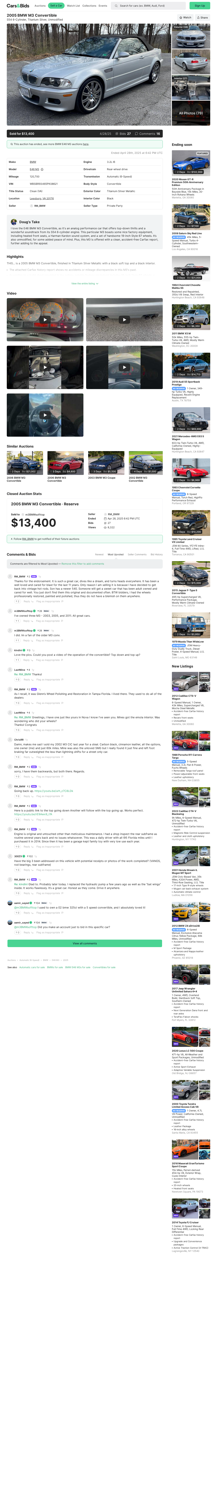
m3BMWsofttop (35, 514)
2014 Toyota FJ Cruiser (185, 1222)
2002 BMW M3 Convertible (138, 479)
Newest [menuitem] (99, 554)
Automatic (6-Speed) (29, 960)
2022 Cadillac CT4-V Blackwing (184, 812)
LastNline (19, 669)
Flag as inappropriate (48, 601)
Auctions (40, 5)
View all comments (85, 943)
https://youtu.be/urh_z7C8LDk (54, 791)
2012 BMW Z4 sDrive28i (186, 925)
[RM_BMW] (31, 206)
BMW (33, 162)
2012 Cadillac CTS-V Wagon (184, 697)
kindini (18, 650)
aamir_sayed (21, 903)
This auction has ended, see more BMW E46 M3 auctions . (51, 144)
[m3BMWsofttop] (22, 514)
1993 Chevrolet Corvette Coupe (186, 489)
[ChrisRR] (10, 739)
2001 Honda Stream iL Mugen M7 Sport (185, 871)
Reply (27, 601)
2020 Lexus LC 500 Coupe (187, 1050)
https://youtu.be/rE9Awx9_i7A (33, 814)
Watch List (73, 5)
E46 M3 (34, 169)
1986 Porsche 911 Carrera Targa (187, 756)
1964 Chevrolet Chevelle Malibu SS (186, 286)
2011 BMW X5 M (181, 333)
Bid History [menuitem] (157, 554)
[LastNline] (10, 669)
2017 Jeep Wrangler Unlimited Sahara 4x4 (184, 990)
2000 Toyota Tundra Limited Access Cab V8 (185, 1105)
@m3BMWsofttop (25, 907)
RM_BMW (39, 205)
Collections (89, 5)
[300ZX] (10, 856)
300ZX (18, 856)
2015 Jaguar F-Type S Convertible (184, 592)
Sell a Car (56, 5)
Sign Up (200, 5)
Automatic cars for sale (32, 967)
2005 (65, 960)
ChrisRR (19, 739)
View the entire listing (83, 283)
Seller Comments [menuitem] (137, 554)
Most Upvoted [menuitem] (116, 554)
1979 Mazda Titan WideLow (188, 641)
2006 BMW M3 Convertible (16, 479)
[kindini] (10, 650)
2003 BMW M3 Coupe (101, 477)
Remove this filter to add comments (83, 563)
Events (103, 5)
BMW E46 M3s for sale (77, 967)
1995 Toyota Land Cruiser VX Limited (187, 540)
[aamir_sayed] (10, 902)
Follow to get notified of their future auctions (46, 539)
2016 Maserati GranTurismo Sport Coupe (188, 1165)
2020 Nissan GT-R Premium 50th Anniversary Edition (187, 182)
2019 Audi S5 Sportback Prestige (186, 383)
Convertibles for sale (104, 967)
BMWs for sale (55, 967)
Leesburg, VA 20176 (42, 198)
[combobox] (148, 6)
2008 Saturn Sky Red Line (187, 233)
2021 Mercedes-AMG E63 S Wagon (188, 438)
